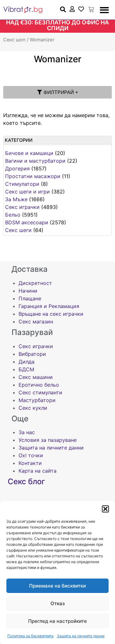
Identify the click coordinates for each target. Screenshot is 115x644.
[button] (105, 509)
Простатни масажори (32, 176)
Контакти (30, 463)
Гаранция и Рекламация (49, 306)
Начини (28, 291)
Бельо (12, 214)
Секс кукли (33, 408)
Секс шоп (14, 40)
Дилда (26, 361)
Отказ (57, 603)
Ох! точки (31, 455)
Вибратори (32, 354)
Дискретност (35, 283)
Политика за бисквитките (30, 635)
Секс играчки (22, 207)
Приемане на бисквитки (57, 586)
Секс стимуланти (40, 392)
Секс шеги (18, 230)
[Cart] (91, 10)
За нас (27, 432)
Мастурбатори (37, 400)
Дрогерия (17, 168)
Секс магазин (36, 321)
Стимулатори (22, 184)
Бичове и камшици (29, 153)
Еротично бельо (39, 385)
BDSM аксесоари (26, 222)
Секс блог (26, 481)
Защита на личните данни (80, 635)
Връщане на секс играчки (51, 314)
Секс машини (36, 377)
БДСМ (26, 369)
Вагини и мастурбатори (35, 161)
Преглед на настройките (57, 621)
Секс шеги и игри (27, 191)
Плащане (30, 298)
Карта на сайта (38, 471)
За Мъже (16, 199)
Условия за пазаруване (48, 440)
